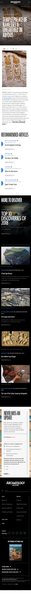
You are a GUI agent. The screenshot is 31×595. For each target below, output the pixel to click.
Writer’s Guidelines (7, 504)
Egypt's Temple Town (11, 184)
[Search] (2, 491)
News (4, 14)
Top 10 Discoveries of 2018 (13, 218)
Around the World (21, 512)
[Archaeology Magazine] (15, 486)
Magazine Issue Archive (10, 572)
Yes (7, 466)
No (7, 469)
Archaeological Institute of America (13, 450)
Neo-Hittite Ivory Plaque (8, 356)
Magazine (13, 446)
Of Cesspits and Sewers (8, 317)
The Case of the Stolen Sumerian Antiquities (14, 393)
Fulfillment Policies (7, 512)
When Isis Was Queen (11, 171)
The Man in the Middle (11, 158)
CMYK (16, 584)
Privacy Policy (4, 533)
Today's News (5, 519)
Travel (3, 523)
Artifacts (19, 520)
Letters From (20, 516)
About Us (4, 500)
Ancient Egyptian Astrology (13, 145)
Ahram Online (8, 98)
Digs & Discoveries (22, 504)
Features (19, 500)
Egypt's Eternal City (13, 123)
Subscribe (5, 566)
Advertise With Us (7, 508)
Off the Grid (20, 508)
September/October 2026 (15, 541)
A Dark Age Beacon (6, 273)
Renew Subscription (9, 569)
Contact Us (4, 531)
